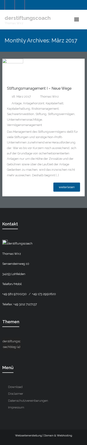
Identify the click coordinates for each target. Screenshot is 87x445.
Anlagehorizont (33, 103)
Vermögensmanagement (24, 125)
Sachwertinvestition (20, 114)
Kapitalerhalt (54, 103)
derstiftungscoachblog (12, 344)
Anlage (17, 103)
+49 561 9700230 (14, 294)
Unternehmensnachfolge (24, 119)
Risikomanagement (45, 108)
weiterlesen (67, 187)
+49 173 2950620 (44, 294)
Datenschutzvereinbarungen (28, 400)
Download (15, 387)
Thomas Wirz (49, 96)
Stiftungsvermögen (61, 114)
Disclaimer (15, 393)
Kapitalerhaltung (18, 108)
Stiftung (40, 114)
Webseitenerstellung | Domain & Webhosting (43, 435)
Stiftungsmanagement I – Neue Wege (39, 88)
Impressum (16, 407)
